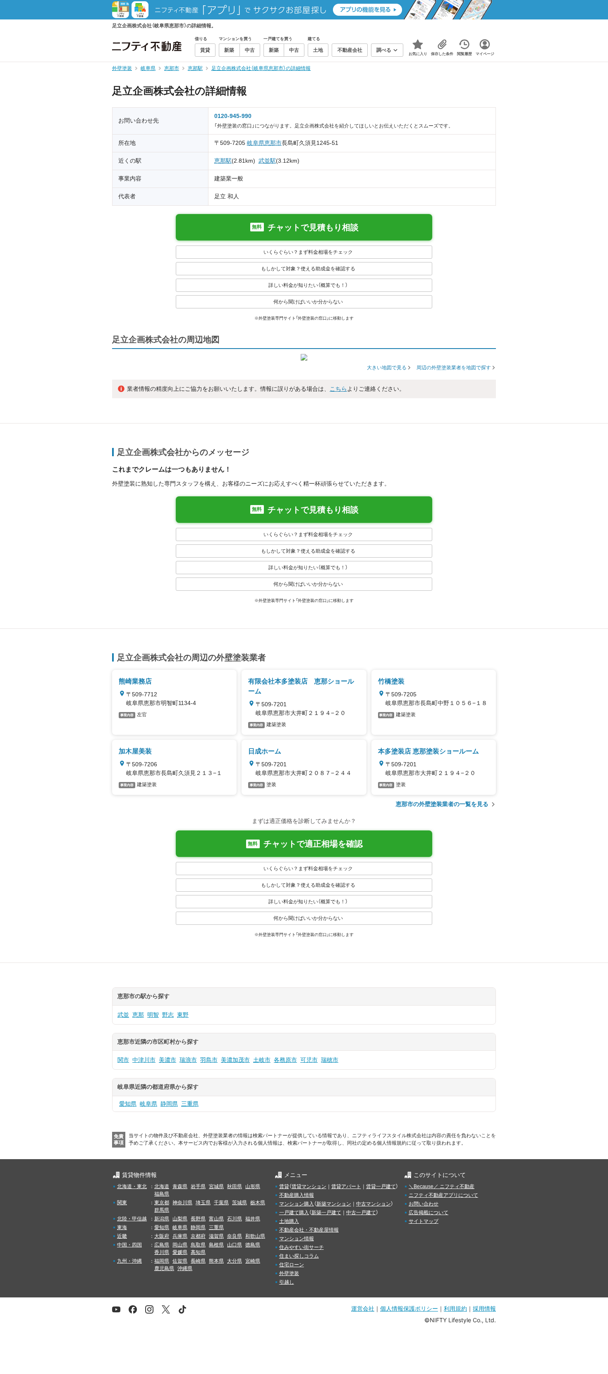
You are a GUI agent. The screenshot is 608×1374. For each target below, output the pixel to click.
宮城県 (216, 1186)
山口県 (234, 1245)
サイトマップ (423, 1221)
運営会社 (362, 1308)
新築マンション (333, 1204)
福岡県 (161, 1261)
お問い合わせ (423, 1204)
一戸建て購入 (294, 1212)
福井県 (252, 1219)
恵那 (138, 1014)
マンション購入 (296, 1204)
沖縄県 (184, 1268)
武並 (123, 1014)
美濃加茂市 (235, 1059)
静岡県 (169, 1103)
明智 (153, 1014)
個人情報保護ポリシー (409, 1308)
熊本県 (216, 1261)
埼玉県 (203, 1203)
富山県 (216, 1219)
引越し (286, 1282)
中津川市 (144, 1059)
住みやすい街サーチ (301, 1247)
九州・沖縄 (129, 1261)
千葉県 (221, 1203)
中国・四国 (129, 1245)
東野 (183, 1014)
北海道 (161, 1186)
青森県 (179, 1186)
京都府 (198, 1236)
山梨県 (179, 1219)
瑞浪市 (188, 1059)
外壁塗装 (289, 1273)
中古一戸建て (361, 1212)
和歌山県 (255, 1236)
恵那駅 (223, 160)
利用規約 (455, 1308)
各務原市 (285, 1059)
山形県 (252, 1186)
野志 (168, 1014)
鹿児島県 (164, 1268)
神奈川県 (182, 1203)
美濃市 (167, 1059)
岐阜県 (255, 143)
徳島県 (252, 1245)
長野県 (198, 1219)
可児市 (309, 1059)
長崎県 (198, 1261)
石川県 (234, 1219)
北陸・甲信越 (132, 1219)
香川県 (161, 1252)
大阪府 (161, 1236)
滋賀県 (216, 1236)
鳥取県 (198, 1245)
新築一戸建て (326, 1212)
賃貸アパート (346, 1186)
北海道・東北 (132, 1186)
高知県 (198, 1252)
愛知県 (127, 1103)
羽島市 (209, 1059)
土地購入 (289, 1221)
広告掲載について (428, 1212)
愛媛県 (179, 1252)
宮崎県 (252, 1261)
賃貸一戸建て (381, 1186)
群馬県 (161, 1210)
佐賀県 (179, 1261)
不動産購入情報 (296, 1195)
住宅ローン (291, 1265)
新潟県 (161, 1219)
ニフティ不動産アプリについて (443, 1195)
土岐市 (261, 1059)
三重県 (190, 1103)
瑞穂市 (329, 1059)
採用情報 (484, 1308)
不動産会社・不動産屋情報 (309, 1230)
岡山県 (179, 1245)
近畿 (122, 1236)
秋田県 (234, 1186)
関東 (122, 1203)
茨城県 (239, 1203)
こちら (338, 388)
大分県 (234, 1261)
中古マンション (373, 1204)
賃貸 (284, 1186)
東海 (122, 1227)
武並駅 (267, 160)
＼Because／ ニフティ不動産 (441, 1186)
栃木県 (257, 1203)
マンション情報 (296, 1239)
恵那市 (273, 143)
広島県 (161, 1245)
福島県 (161, 1194)
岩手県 (198, 1186)
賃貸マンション (309, 1186)
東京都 (161, 1203)
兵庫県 (179, 1236)
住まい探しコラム (299, 1256)
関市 (123, 1059)
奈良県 (234, 1236)
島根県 (216, 1245)
